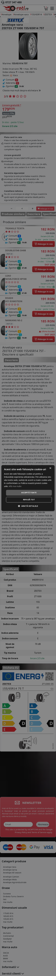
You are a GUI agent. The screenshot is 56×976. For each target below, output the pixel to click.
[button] (28, 506)
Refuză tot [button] (29, 499)
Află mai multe (15, 486)
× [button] (50, 468)
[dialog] (28, 488)
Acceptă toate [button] (28, 492)
